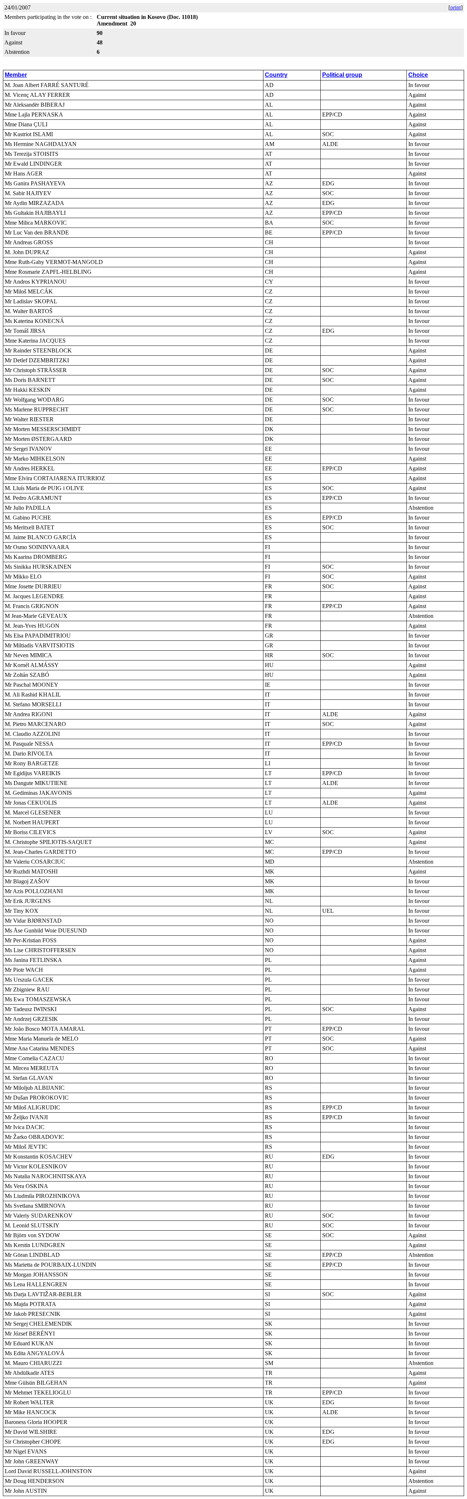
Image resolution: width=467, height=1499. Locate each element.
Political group (342, 75)
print (455, 7)
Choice (418, 75)
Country (276, 75)
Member (16, 75)
